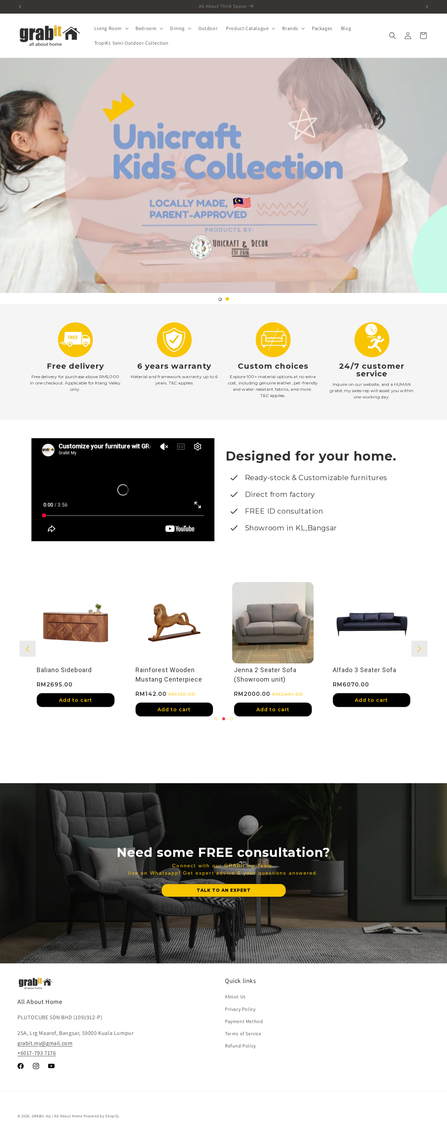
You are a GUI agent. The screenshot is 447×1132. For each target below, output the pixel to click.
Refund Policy (240, 1046)
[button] (111, 28)
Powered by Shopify (101, 1115)
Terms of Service (243, 1033)
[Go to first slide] (419, 649)
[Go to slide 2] (227, 299)
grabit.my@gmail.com (44, 1042)
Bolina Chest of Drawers (238, 670)
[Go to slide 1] (220, 299)
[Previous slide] (28, 649)
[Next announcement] (427, 6)
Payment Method (244, 1021)
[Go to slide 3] (231, 718)
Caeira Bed (119, 670)
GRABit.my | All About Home (57, 1115)
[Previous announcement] (20, 6)
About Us (235, 996)
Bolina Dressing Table (334, 670)
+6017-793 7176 (36, 1053)
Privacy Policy (240, 1009)
